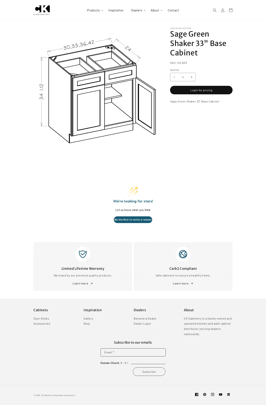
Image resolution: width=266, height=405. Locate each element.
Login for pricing (201, 90)
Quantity (174, 69)
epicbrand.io (69, 395)
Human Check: (110, 362)
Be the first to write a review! (133, 219)
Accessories (41, 323)
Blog (87, 323)
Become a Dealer (145, 318)
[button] (94, 10)
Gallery (88, 318)
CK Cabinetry (47, 395)
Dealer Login (142, 323)
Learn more (80, 283)
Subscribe (149, 371)
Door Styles (41, 318)
